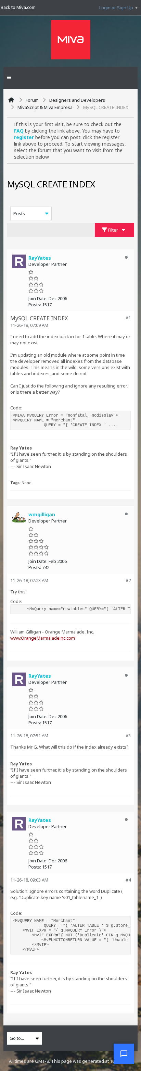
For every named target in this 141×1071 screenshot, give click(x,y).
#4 (128, 880)
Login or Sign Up (116, 7)
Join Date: (38, 298)
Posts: (34, 304)
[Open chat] (124, 1054)
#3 (128, 736)
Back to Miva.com (18, 7)
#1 (128, 318)
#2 (128, 580)
